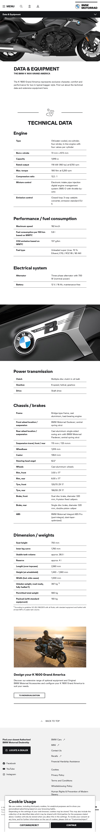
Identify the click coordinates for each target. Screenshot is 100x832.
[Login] (37, 5)
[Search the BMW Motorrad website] (21, 5)
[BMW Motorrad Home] (86, 6)
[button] (8, 6)
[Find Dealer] (29, 5)
